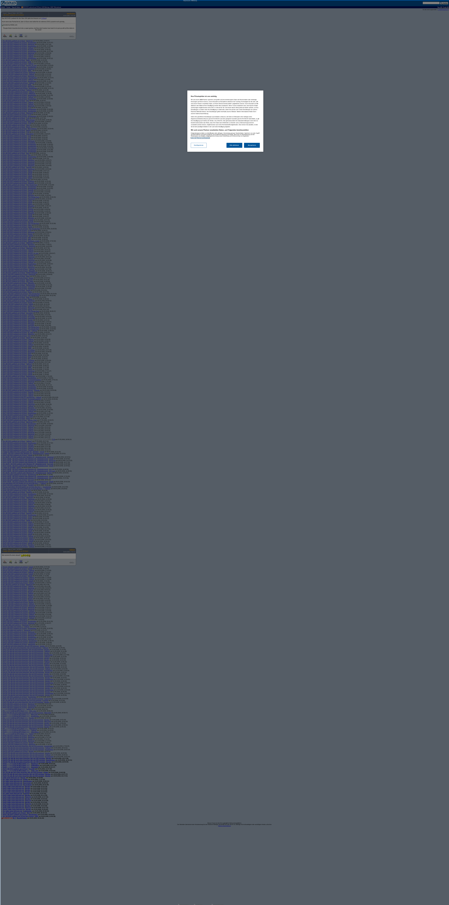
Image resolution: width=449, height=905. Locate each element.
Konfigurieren (198, 145)
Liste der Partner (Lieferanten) (200, 138)
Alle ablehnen (234, 145)
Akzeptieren (252, 145)
